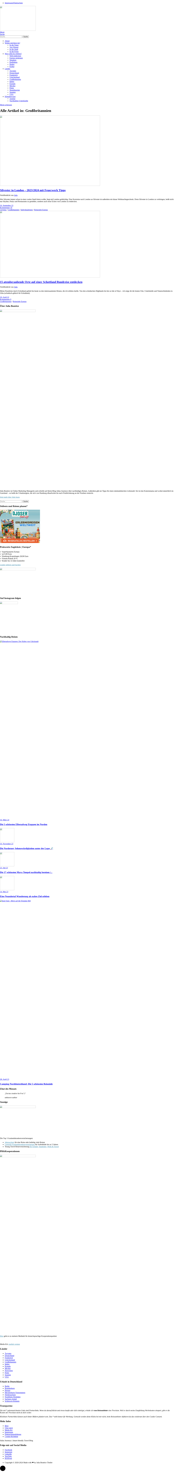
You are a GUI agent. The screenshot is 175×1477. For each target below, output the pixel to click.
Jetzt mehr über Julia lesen (10, 497)
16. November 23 (6, 844)
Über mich (9, 1428)
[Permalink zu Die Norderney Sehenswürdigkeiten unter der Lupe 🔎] (7, 842)
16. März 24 (4, 820)
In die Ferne (14, 52)
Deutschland (14, 73)
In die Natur (14, 45)
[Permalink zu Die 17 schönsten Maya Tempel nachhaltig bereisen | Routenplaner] (7, 866)
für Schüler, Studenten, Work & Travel (44, 1147)
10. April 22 (4, 297)
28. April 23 (4, 1079)
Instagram (8, 1452)
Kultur (12, 67)
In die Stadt (14, 49)
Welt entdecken (15, 56)
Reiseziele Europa (41, 210)
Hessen (7, 1390)
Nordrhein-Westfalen (12, 1397)
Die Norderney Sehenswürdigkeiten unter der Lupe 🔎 (26, 848)
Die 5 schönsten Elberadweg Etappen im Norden (23, 824)
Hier (1, 1336)
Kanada (12, 84)
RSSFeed (8, 1458)
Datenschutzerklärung (13, 1434)
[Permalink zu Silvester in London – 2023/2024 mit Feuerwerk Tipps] (50, 185)
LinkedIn (8, 1454)
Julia (16, 195)
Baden (12, 64)
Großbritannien (15, 79)
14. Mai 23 (4, 892)
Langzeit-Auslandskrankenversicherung (20, 1144)
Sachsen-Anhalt (11, 1399)
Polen (12, 88)
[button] (2, 1468)
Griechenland (15, 77)
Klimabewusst (10, 97)
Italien (12, 82)
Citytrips (3, 210)
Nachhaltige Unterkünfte (19, 101)
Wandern (13, 60)
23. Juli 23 (4, 868)
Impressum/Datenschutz (14, 3)
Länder (7, 69)
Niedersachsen (10, 1395)
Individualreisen (27, 210)
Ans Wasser (14, 47)
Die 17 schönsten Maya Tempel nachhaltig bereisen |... (26, 872)
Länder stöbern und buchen (10, 565)
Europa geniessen (16, 58)
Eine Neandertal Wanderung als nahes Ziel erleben (24, 896)
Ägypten (13, 71)
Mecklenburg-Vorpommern (15, 1393)
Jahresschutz (9, 1142)
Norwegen (9, 1371)
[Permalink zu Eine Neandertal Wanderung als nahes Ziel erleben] (7, 890)
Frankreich (14, 75)
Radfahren (13, 62)
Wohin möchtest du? (12, 43)
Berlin (7, 1386)
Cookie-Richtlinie (11, 1436)
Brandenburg (10, 1388)
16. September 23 (6, 205)
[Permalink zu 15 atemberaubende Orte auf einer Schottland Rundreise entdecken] (50, 277)
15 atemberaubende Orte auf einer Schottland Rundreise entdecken (41, 281)
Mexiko (12, 86)
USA (11, 94)
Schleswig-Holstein (12, 1401)
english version (14, 1344)
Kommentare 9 (5, 299)
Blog (6, 1426)
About (7, 41)
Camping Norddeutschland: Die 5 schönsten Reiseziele (26, 1084)
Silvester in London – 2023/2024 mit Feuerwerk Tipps (33, 190)
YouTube (8, 1456)
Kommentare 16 (6, 208)
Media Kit (8, 1430)
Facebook (8, 1450)
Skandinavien (15, 90)
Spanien (13, 92)
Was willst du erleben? (13, 54)
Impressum (9, 1432)
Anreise (12, 99)
